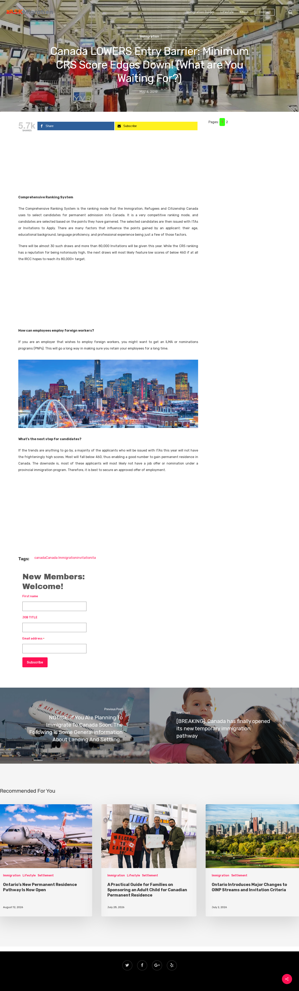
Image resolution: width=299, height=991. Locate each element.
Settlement (46, 875)
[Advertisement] (108, 164)
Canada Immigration (61, 558)
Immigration (149, 36)
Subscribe (35, 662)
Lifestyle (227, 12)
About (244, 12)
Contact (265, 12)
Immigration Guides (200, 12)
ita (94, 558)
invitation (84, 558)
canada (40, 558)
